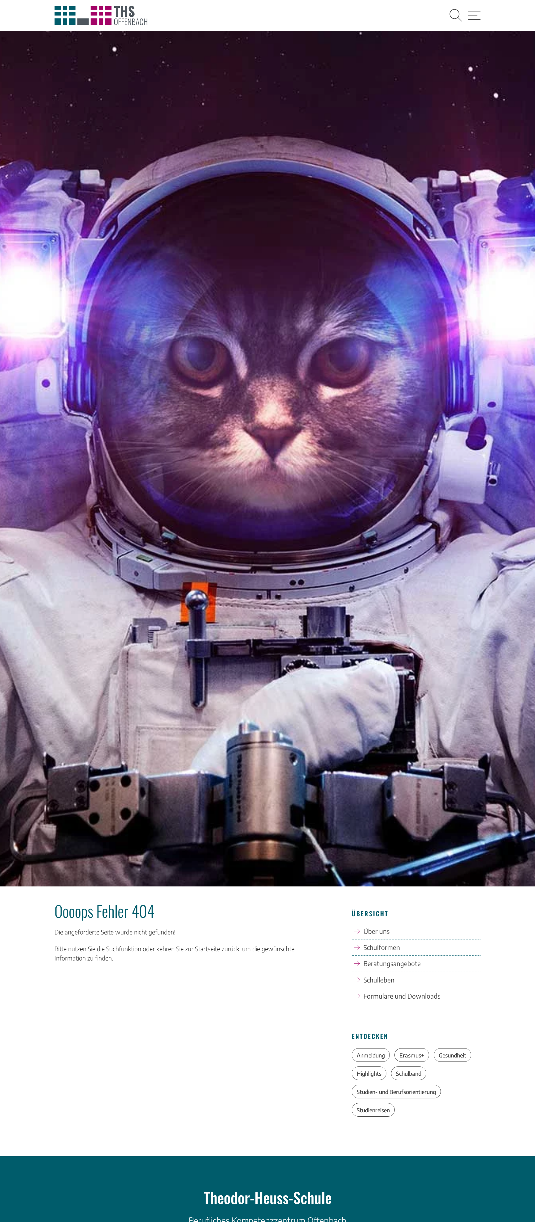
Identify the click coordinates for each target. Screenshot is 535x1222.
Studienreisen (373, 1110)
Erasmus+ (411, 1055)
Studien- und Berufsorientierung (396, 1091)
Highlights (369, 1073)
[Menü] (474, 15)
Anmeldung (371, 1055)
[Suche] (456, 15)
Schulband (408, 1073)
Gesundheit (452, 1055)
